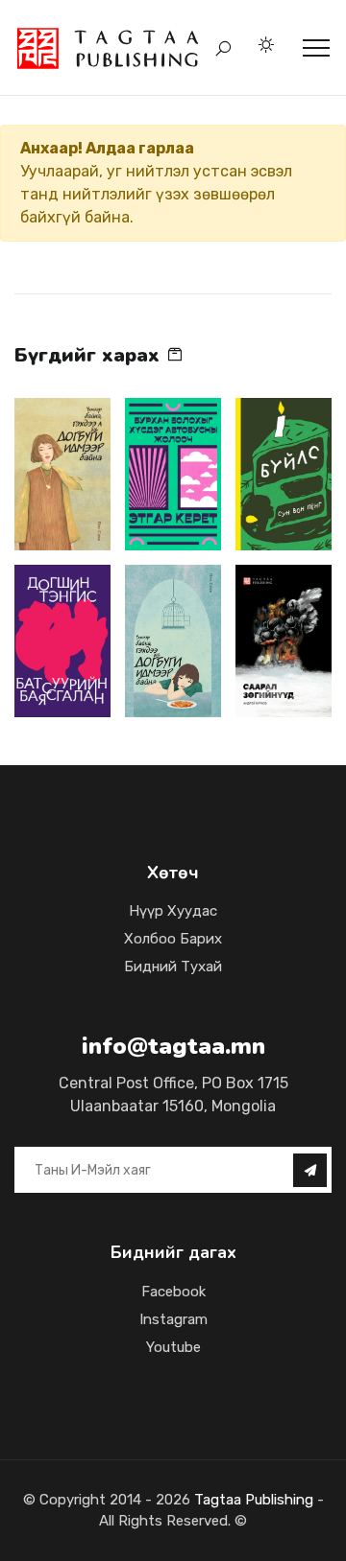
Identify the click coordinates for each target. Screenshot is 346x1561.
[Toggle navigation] (316, 48)
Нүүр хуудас (173, 911)
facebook (173, 1291)
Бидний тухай (173, 966)
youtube (173, 1347)
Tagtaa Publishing (251, 1499)
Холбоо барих (173, 938)
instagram (173, 1319)
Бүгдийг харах (89, 355)
